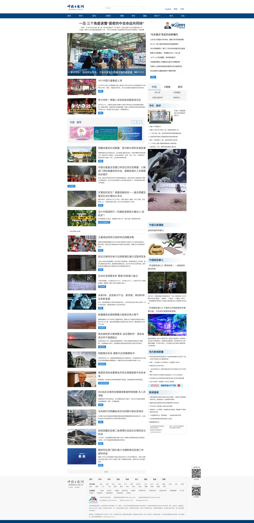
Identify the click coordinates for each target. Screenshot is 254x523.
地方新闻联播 (156, 352)
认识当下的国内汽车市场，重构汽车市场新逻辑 (167, 39)
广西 (109, 486)
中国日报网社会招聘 (75, 231)
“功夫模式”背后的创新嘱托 (164, 34)
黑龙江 (138, 484)
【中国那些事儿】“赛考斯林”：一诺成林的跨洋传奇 (165, 415)
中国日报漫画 (156, 225)
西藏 (146, 486)
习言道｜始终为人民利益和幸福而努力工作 (92, 30)
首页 (69, 16)
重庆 (121, 486)
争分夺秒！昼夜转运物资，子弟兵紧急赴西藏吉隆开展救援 (101, 72)
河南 (182, 484)
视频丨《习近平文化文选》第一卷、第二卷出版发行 (97, 27)
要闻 (100, 91)
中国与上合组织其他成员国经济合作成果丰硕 (166, 66)
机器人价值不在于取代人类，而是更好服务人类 (164, 130)
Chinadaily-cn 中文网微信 (196, 491)
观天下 (157, 16)
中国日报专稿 (103, 383)
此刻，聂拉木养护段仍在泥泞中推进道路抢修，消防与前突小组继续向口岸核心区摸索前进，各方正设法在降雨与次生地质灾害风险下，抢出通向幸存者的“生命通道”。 (121, 180)
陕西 (152, 486)
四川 (127, 486)
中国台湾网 (162, 490)
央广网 (182, 490)
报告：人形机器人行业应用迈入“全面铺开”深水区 (165, 362)
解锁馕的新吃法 (154, 422)
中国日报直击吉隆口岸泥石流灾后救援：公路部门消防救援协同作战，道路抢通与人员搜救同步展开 (122, 171)
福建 (163, 484)
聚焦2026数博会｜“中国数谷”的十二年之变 (165, 53)
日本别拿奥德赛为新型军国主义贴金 (161, 418)
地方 (171, 16)
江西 (170, 484)
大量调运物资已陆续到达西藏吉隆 (116, 237)
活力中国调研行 (104, 222)
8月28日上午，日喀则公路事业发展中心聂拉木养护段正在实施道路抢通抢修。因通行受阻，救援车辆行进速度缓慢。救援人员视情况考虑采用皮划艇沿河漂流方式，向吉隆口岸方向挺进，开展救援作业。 (121, 107)
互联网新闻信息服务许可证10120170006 (124, 497)
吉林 (131, 484)
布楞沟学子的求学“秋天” (157, 366)
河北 (113, 484)
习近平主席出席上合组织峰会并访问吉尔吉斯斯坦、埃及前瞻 (125, 30)
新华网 (109, 490)
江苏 (151, 484)
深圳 (164, 486)
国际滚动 (102, 347)
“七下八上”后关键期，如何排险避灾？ (163, 57)
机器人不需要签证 (155, 126)
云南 (139, 486)
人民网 (102, 490)
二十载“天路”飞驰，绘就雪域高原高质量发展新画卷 (165, 133)
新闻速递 (154, 392)
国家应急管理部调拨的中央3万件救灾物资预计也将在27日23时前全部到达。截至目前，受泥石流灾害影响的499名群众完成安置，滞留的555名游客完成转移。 (121, 244)
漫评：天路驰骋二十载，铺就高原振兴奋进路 (163, 140)
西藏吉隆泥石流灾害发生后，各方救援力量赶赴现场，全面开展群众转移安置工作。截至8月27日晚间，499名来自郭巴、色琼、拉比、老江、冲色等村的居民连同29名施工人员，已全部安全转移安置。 (121, 155)
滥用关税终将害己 (156, 230)
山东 (176, 484)
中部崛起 (176, 93)
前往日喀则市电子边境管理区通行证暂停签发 (122, 256)
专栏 (133, 16)
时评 (80, 16)
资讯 (94, 16)
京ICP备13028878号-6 (142, 500)
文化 (183, 16)
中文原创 (71, 186)
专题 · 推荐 (75, 122)
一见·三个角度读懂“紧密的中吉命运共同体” (111, 23)
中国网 (117, 490)
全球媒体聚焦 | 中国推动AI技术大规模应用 (165, 62)
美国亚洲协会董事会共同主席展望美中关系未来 (164, 403)
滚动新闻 (102, 286)
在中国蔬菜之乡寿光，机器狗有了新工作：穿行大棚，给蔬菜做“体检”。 (120, 219)
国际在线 (125, 490)
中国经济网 (152, 490)
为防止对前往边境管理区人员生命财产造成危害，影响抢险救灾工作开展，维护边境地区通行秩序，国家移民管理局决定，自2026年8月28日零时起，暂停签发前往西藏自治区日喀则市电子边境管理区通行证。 (121, 264)
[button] (134, 122)
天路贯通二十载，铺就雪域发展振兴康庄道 (163, 147)
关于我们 (70, 487)
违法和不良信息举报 (105, 497)
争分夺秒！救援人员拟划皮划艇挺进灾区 (119, 100)
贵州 (133, 486)
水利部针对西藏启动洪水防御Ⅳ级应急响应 (120, 411)
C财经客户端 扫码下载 (196, 473)
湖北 (90, 486)
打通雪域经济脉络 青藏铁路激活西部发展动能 (164, 136)
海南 (115, 486)
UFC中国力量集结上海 (110, 80)
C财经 (108, 16)
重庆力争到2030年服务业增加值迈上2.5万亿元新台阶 (166, 375)
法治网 (128, 493)
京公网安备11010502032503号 (108, 500)
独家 (154, 479)
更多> (153, 77)
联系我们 (77, 487)
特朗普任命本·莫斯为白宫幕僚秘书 (116, 353)
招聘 (163, 479)
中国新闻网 (109, 493)
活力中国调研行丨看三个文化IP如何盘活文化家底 (167, 48)
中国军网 (99, 493)
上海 (145, 484)
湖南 (96, 486)
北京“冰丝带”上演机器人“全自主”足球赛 (162, 381)
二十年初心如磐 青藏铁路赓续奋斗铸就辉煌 (163, 143)
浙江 (157, 484)
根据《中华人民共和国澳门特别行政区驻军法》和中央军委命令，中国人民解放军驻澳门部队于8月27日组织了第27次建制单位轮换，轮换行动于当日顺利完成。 (121, 459)
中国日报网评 (157, 98)
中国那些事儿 (156, 260)
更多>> (106, 472)
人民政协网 (119, 493)
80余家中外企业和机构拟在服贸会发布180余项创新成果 (167, 378)
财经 (118, 479)
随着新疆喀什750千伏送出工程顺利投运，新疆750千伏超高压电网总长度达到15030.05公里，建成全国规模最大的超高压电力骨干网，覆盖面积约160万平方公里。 (121, 322)
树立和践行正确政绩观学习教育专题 (163, 71)
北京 (101, 484)
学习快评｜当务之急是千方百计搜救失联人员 (128, 27)
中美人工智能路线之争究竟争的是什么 (179, 113)
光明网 (91, 493)
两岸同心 (176, 98)
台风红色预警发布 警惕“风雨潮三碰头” (118, 276)
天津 (107, 484)
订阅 (182, 9)
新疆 (158, 486)
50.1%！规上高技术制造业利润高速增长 (164, 44)
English (168, 9)
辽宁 (125, 484)
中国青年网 (142, 490)
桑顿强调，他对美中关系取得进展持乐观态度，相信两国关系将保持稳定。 (121, 379)
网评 (158, 105)
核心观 (157, 93)
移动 (175, 9)
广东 (103, 486)
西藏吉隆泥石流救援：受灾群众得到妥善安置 (122, 148)
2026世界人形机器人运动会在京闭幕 (161, 406)
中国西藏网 (173, 490)
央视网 (133, 490)
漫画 (145, 16)
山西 (119, 484)
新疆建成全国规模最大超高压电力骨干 (118, 314)
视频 (122, 16)
